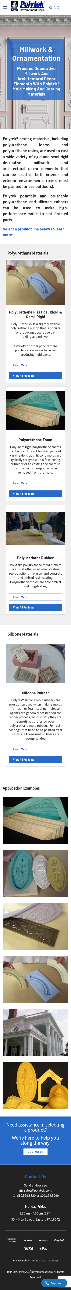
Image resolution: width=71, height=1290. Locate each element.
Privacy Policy (21, 1260)
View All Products (23, 375)
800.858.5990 (49, 1195)
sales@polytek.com (38, 1190)
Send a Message (35, 1185)
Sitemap (53, 1260)
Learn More (20, 365)
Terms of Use (38, 1260)
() (58, 7)
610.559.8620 (26, 1195)
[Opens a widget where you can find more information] (54, 1283)
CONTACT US (35, 1152)
